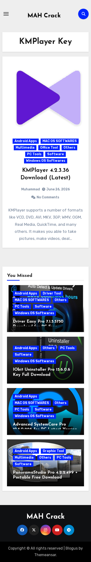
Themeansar (45, 555)
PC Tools (34, 154)
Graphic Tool (53, 451)
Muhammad (30, 189)
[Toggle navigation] (6, 14)
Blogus (72, 548)
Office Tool (49, 148)
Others (69, 148)
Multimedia (25, 148)
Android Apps (25, 141)
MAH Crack (44, 16)
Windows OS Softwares (45, 161)
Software (55, 154)
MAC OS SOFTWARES (59, 141)
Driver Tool (52, 293)
